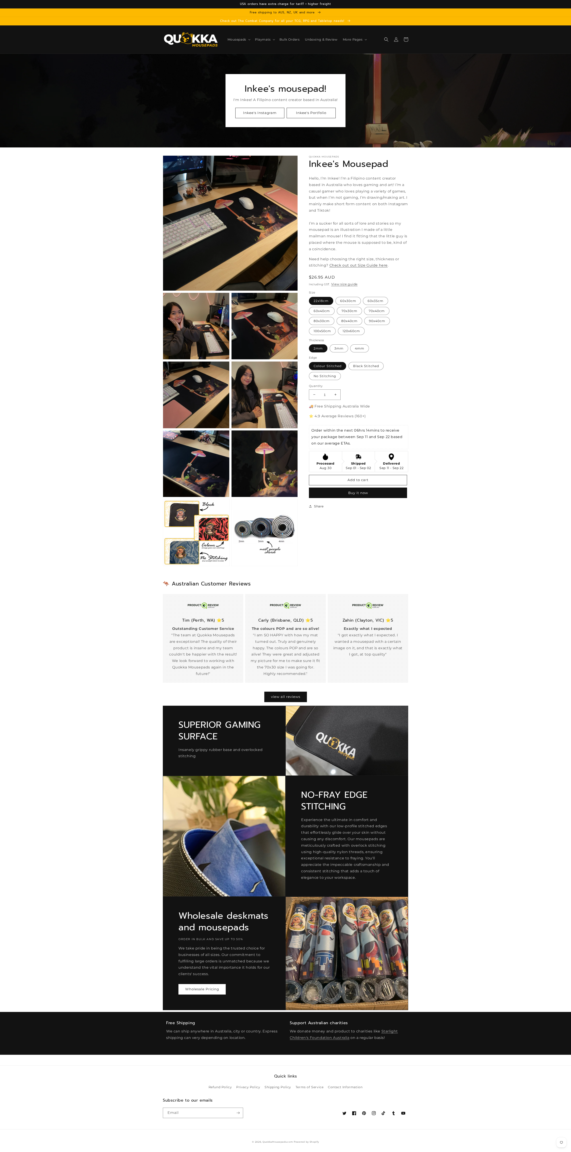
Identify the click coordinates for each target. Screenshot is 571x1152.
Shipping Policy (278, 1087)
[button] (238, 39)
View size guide (344, 284)
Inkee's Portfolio (311, 113)
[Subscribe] (238, 1113)
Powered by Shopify (306, 1141)
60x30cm (348, 301)
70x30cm (349, 311)
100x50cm (322, 331)
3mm (338, 348)
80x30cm (322, 321)
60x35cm (375, 301)
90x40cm (377, 321)
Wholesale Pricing (202, 989)
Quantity (316, 385)
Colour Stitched (327, 366)
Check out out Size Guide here (358, 265)
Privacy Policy (248, 1087)
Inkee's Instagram (260, 113)
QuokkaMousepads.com (278, 1141)
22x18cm (321, 301)
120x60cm (351, 331)
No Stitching (325, 376)
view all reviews (285, 697)
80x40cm (349, 321)
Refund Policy (220, 1087)
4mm (359, 348)
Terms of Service (310, 1087)
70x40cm (377, 311)
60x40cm (322, 311)
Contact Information (345, 1087)
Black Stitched (366, 366)
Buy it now (358, 493)
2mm (318, 348)
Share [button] (319, 506)
